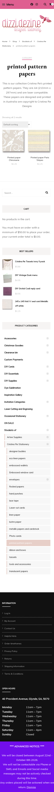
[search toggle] (45, 4)
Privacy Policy (10, 651)
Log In (7, 613)
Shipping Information (14, 666)
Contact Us (9, 628)
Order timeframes (12, 643)
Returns (8, 658)
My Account (9, 621)
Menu (10, 4)
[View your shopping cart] (50, 4)
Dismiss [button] (31, 787)
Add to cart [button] (14, 143)
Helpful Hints (10, 636)
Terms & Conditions (13, 674)
